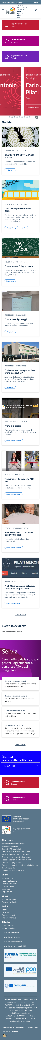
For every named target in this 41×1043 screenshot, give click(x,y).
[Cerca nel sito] (36, 10)
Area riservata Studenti (13, 941)
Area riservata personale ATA (15, 946)
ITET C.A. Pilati (9, 765)
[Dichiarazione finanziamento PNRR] (13, 819)
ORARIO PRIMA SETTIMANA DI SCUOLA (19, 156)
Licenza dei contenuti (10, 1031)
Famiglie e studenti (9, 899)
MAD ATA (26, 854)
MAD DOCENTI (26, 851)
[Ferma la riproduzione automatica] (36, 117)
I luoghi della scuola (9, 881)
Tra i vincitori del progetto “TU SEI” (19, 480)
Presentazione (7, 878)
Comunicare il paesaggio (16, 319)
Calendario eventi (8, 915)
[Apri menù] (3, 10)
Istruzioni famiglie (25, 857)
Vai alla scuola (12, 107)
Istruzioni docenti (24, 859)
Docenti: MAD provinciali (11, 849)
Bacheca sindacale (9, 917)
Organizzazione (8, 886)
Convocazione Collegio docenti (19, 266)
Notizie (4, 909)
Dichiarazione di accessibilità (13, 1027)
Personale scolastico (9, 902)
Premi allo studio (13, 426)
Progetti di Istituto (9, 928)
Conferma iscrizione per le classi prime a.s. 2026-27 (20, 371)
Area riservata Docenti (12, 937)
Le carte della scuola (9, 883)
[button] (20, 956)
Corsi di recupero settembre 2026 (18, 210)
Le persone (6, 889)
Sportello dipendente (10, 846)
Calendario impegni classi (11, 862)
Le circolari (6, 912)
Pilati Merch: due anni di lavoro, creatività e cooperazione (20, 587)
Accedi (36, 2)
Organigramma (7, 891)
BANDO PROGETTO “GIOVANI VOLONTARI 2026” (19, 534)
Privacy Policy (33, 1027)
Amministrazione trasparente (13, 843)
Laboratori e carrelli (14, 870)
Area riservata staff (11, 932)
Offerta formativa (8, 925)
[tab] (9, 117)
